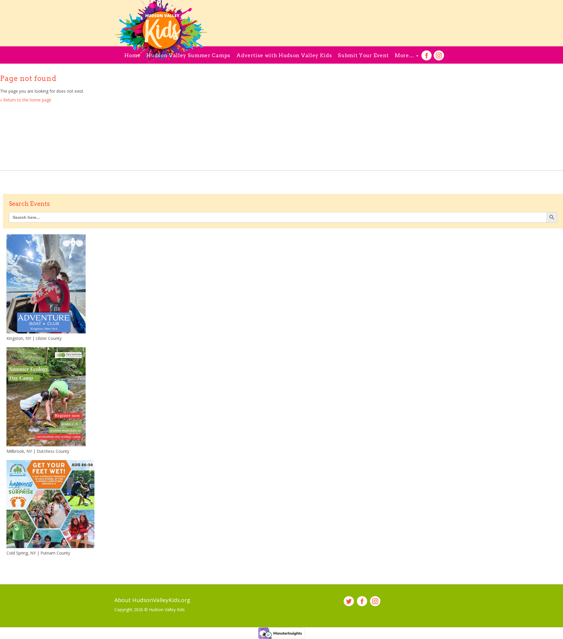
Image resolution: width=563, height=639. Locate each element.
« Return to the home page (25, 100)
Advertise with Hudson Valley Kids (284, 55)
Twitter (349, 601)
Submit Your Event (363, 55)
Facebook (426, 55)
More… (405, 55)
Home (132, 55)
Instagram (439, 55)
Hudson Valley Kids (167, 609)
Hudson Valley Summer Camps (188, 55)
